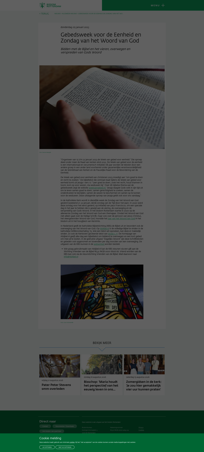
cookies (72, 442)
